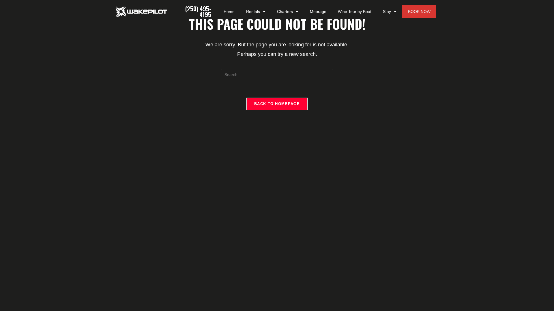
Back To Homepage (277, 104)
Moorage (318, 11)
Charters (285, 11)
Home (229, 11)
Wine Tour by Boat (354, 11)
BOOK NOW (419, 11)
